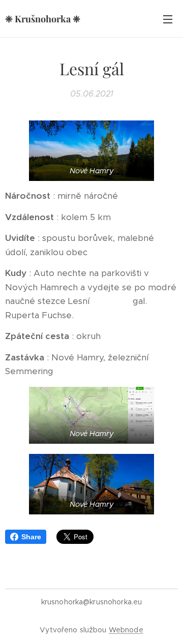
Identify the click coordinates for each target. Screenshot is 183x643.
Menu (168, 19)
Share (31, 537)
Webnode (126, 629)
